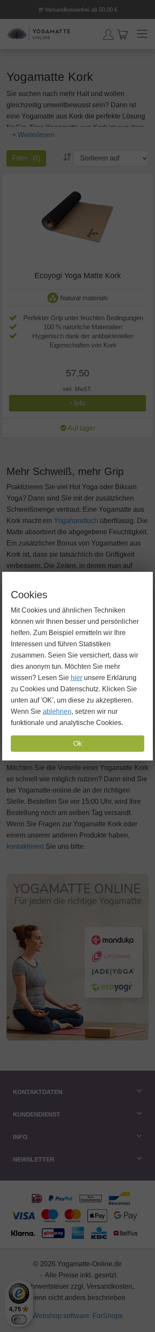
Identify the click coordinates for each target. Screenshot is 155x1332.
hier (76, 677)
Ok (77, 743)
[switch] (19, 1319)
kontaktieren (25, 846)
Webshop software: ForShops (77, 1315)
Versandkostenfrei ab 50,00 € (80, 9)
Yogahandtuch (76, 520)
